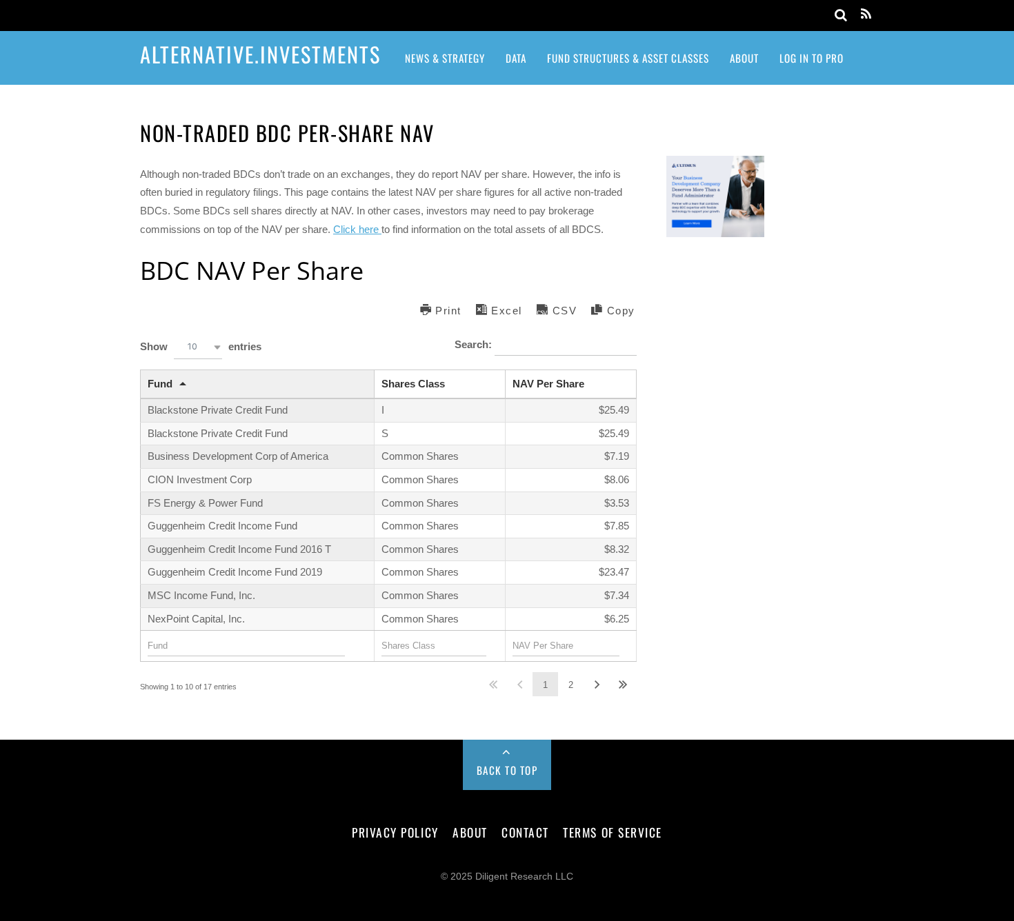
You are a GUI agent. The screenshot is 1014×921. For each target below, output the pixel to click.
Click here (357, 229)
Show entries (200, 346)
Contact (525, 832)
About (744, 57)
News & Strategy (445, 57)
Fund (160, 383)
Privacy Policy (395, 832)
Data (516, 57)
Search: (475, 344)
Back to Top (507, 770)
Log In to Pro (811, 57)
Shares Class (413, 383)
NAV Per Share (548, 383)
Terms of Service (612, 832)
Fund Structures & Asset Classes (628, 57)
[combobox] (198, 347)
